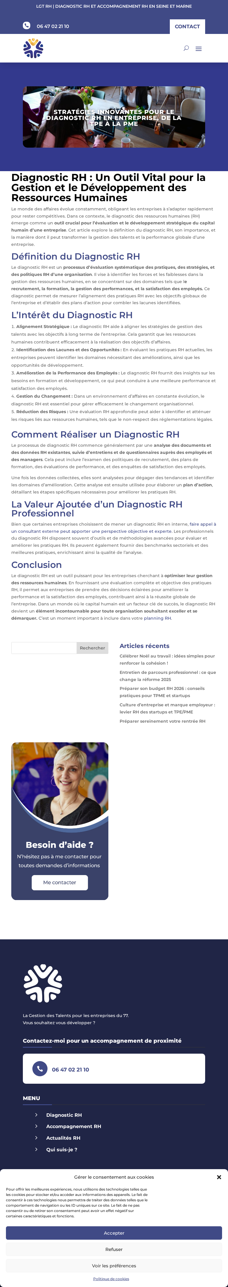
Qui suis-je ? (61, 1149)
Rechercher (92, 648)
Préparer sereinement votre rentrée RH (162, 721)
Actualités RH (63, 1138)
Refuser (114, 1249)
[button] (219, 1177)
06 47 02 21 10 (53, 26)
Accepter (114, 1233)
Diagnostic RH (64, 1115)
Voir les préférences (114, 1266)
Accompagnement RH (73, 1126)
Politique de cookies (111, 1279)
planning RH (157, 618)
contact (187, 26)
